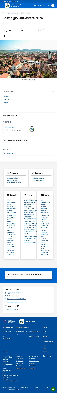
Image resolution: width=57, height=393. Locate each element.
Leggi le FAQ (19, 356)
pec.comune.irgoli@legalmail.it (10, 381)
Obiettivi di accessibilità (15, 389)
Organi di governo (7, 331)
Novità (9, 13)
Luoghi (44, 346)
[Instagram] (43, 5)
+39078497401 (7, 370)
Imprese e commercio (21, 334)
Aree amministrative (8, 334)
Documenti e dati (7, 338)
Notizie (44, 331)
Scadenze (45, 336)
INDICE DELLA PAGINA (8, 91)
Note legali (32, 363)
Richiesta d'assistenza (21, 368)
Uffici (4, 336)
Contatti (37, 387)
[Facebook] (40, 5)
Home (4, 13)
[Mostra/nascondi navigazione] (3, 5)
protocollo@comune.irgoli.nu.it (10, 375)
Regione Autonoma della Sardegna (10, 1)
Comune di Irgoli (10, 127)
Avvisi (14, 13)
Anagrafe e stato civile (21, 331)
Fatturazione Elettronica (9, 387)
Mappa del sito (24, 387)
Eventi (44, 348)
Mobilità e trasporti (34, 336)
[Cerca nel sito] (52, 5)
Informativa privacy (34, 361)
